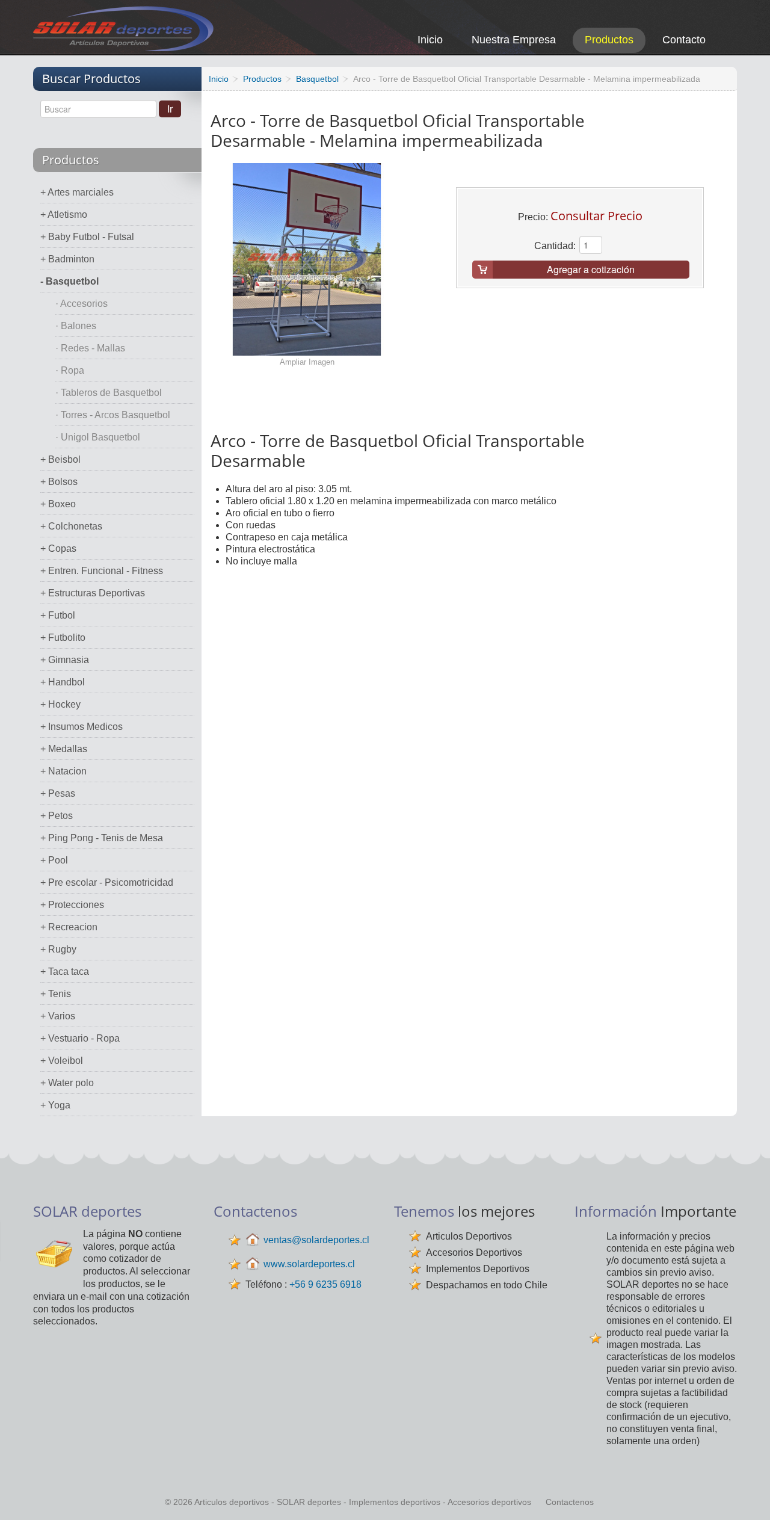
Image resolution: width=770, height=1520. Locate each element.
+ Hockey (60, 704)
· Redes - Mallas (90, 348)
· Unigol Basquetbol (97, 437)
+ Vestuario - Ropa (80, 1038)
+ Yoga (55, 1105)
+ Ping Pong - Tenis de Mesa (101, 838)
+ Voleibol (61, 1060)
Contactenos (570, 1502)
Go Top (747, 1494)
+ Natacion (63, 771)
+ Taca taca (64, 971)
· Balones (75, 326)
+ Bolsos (59, 482)
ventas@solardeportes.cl (316, 1240)
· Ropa (69, 370)
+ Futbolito (62, 637)
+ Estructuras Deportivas (92, 593)
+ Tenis (55, 994)
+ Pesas (57, 793)
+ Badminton (67, 259)
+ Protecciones (72, 905)
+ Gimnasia (64, 660)
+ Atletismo (63, 214)
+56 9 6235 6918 (325, 1284)
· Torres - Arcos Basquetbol (112, 415)
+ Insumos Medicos (81, 726)
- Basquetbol (69, 281)
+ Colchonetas (71, 526)
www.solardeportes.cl (309, 1264)
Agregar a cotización (591, 269)
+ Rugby (58, 949)
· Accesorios (81, 303)
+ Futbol (57, 615)
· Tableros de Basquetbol (108, 393)
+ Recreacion (68, 927)
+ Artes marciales (77, 192)
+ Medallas (63, 749)
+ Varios (57, 1016)
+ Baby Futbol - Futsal (87, 237)
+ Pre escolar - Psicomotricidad (106, 882)
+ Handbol (62, 682)
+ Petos (56, 816)
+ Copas (58, 548)
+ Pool (54, 860)
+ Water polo (67, 1083)
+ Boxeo (58, 504)
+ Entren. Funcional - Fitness (101, 571)
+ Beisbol (60, 459)
